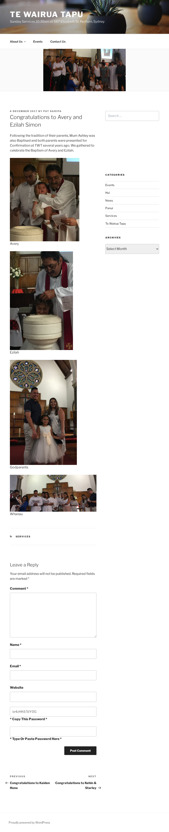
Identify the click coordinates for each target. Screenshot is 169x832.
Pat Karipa (52, 111)
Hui (107, 192)
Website (16, 688)
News (109, 200)
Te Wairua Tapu (46, 14)
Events (37, 41)
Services (23, 536)
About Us (16, 41)
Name (15, 645)
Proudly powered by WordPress (29, 822)
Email (15, 666)
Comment (19, 588)
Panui (109, 208)
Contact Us (58, 41)
